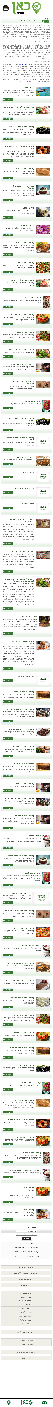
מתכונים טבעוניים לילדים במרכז (26, 1247)
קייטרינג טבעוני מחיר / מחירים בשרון (26, 1256)
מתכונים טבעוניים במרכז (26, 1243)
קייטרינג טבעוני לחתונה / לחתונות (26, 1252)
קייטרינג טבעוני (24, 65)
